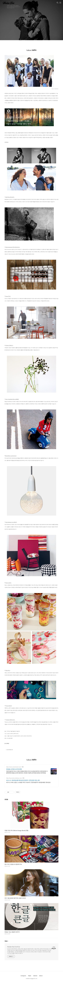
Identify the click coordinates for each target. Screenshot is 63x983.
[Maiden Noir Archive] (9, 2)
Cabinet (35, 976)
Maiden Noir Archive (13, 947)
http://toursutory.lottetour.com (14, 778)
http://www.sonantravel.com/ (13, 767)
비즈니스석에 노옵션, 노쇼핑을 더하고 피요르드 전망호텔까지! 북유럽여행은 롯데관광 (28, 782)
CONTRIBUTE (9, 749)
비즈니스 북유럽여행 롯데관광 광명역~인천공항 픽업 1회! (23, 780)
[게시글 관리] (12, 792)
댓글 (6, 941)
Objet (29, 976)
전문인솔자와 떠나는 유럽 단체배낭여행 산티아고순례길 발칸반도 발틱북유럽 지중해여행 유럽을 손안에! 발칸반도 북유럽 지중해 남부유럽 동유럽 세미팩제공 (27, 772)
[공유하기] (10, 792)
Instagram (23, 976)
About (40, 976)
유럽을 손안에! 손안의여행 (14, 769)
